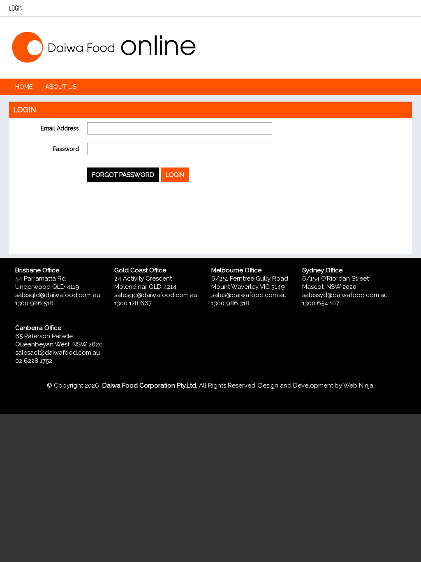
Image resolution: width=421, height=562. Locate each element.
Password (66, 149)
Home (24, 87)
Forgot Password (123, 175)
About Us (60, 87)
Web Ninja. (359, 385)
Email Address (60, 128)
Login (16, 8)
